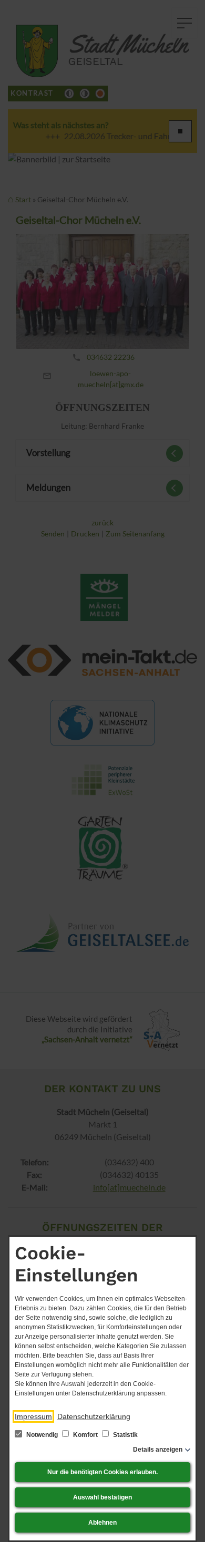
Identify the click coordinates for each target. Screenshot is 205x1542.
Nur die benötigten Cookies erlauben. (102, 1472)
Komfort (85, 1434)
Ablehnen (102, 1522)
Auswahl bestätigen (102, 1497)
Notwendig (42, 1434)
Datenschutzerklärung (93, 1416)
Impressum (33, 1416)
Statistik (124, 1434)
